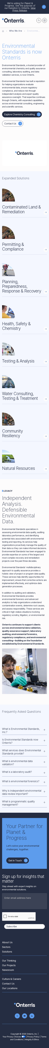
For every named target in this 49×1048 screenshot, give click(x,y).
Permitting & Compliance (13, 247)
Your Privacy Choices (12, 1037)
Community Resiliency (12, 433)
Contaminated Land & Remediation (21, 209)
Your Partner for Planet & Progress (24, 832)
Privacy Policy (33, 1037)
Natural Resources (18, 468)
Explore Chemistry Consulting (19, 114)
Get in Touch (15, 860)
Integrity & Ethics (32, 1039)
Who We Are (15, 30)
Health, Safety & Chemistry (16, 326)
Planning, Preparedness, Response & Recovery (21, 286)
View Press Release (24, 9)
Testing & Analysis (18, 361)
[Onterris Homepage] (3, 30)
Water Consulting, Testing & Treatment (20, 396)
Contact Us (10, 123)
